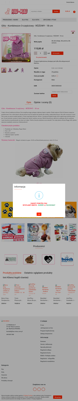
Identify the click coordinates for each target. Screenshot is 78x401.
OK (39, 214)
